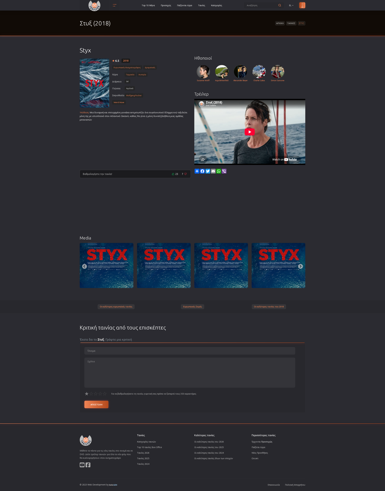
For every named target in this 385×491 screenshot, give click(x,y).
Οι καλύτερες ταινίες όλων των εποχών (213, 458)
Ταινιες (291, 23)
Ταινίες (201, 5)
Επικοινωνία (274, 484)
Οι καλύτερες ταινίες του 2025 (209, 447)
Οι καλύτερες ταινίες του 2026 (209, 441)
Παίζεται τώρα (258, 447)
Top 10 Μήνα (148, 5)
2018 (125, 60)
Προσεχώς (166, 5)
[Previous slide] (84, 266)
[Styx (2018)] (106, 265)
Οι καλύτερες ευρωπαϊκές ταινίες (116, 306)
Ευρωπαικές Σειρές (192, 306)
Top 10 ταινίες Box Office (149, 447)
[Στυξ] (94, 83)
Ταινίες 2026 (143, 452)
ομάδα (179, 116)
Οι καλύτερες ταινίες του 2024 (209, 452)
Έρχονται (262, 441)
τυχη (113, 112)
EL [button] (290, 5)
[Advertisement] (135, 144)
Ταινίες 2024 (143, 463)
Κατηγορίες (216, 5)
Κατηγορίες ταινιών (146, 441)
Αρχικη (280, 23)
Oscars (255, 458)
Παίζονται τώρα (184, 5)
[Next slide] (300, 266)
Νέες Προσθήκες (260, 452)
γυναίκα (125, 112)
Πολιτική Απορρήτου (295, 484)
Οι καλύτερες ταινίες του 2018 (269, 306)
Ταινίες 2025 (143, 458)
